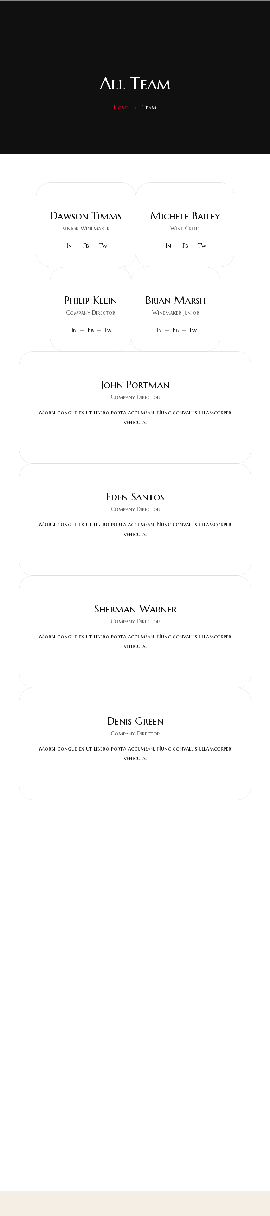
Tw (103, 246)
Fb (86, 246)
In (69, 246)
